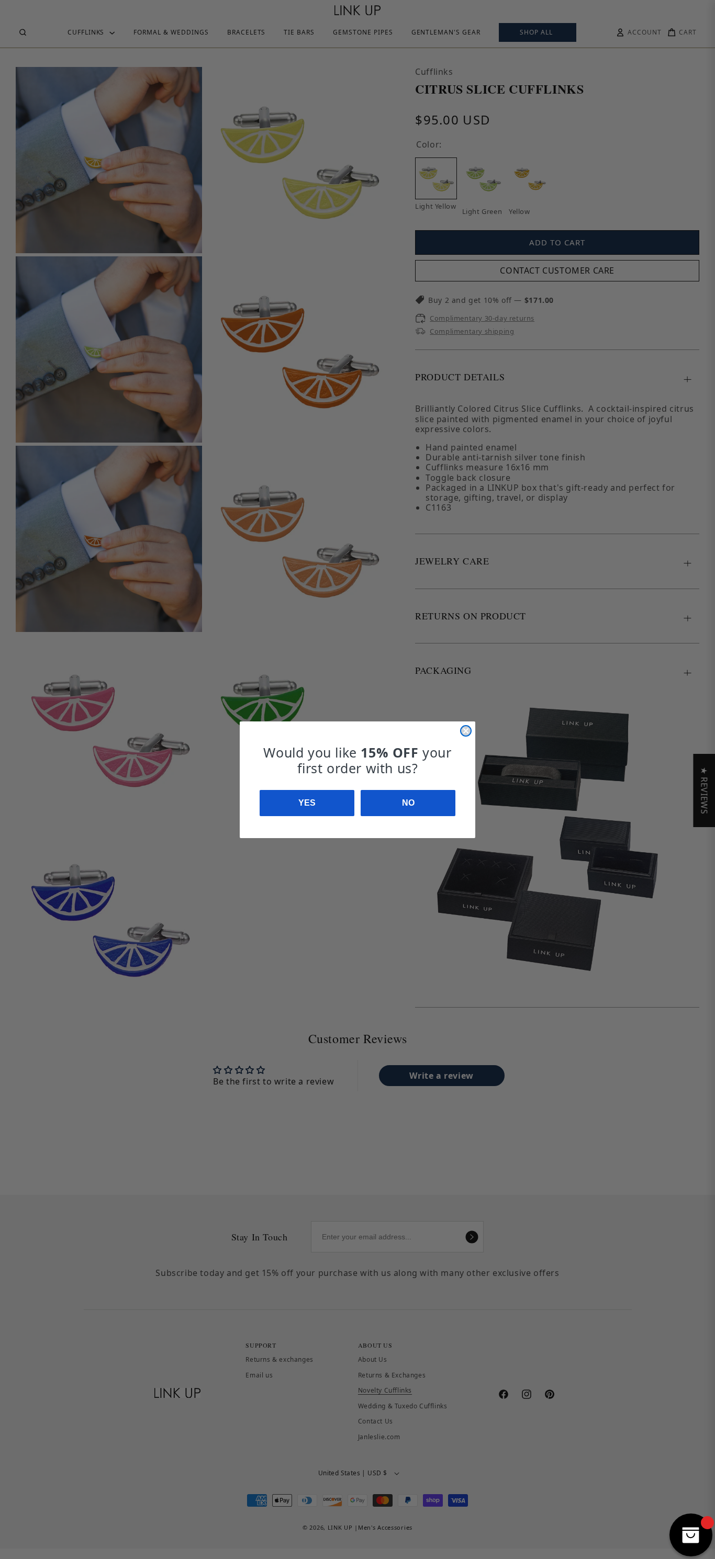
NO (408, 802)
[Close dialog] (466, 731)
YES (307, 802)
